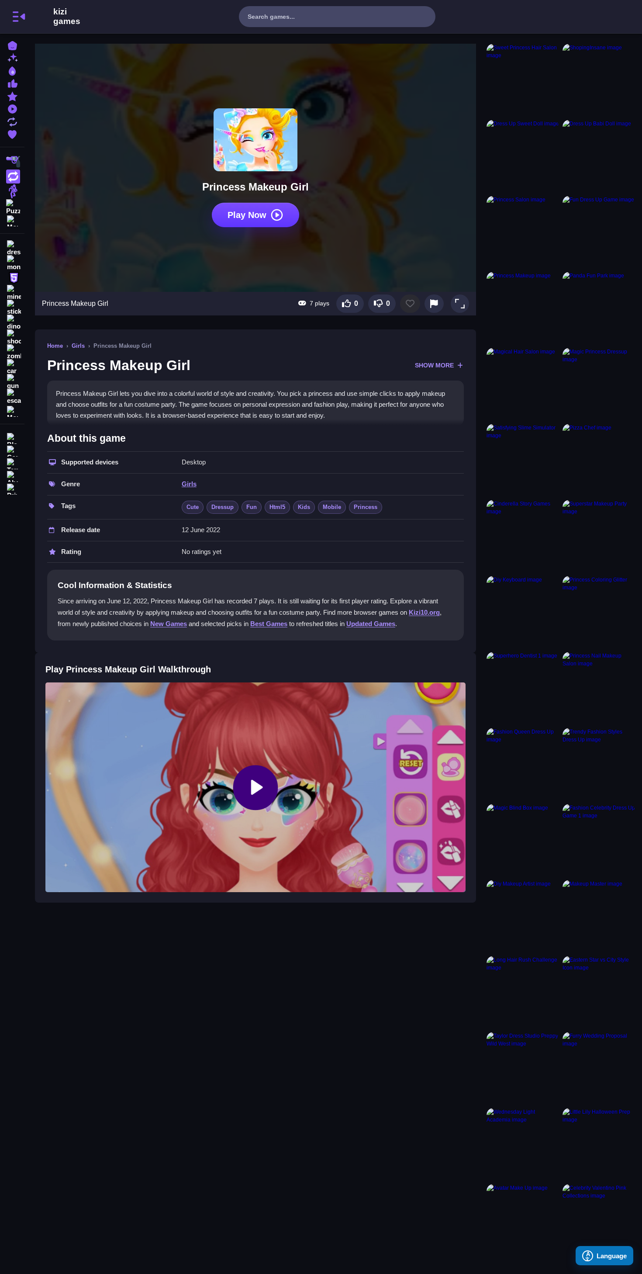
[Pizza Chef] (599, 460)
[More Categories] (12, 220)
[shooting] (12, 337)
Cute (192, 507)
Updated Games (370, 623)
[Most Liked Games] (12, 82)
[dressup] (12, 248)
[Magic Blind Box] (523, 840)
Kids (304, 507)
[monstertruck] (12, 263)
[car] (12, 367)
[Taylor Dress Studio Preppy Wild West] (523, 1068)
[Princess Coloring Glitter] (599, 612)
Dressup (222, 507)
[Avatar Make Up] (523, 1220)
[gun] (12, 381)
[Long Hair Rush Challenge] (523, 992)
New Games (168, 623)
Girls (78, 346)
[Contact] (12, 450)
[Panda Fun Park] (599, 308)
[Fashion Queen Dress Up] (523, 764)
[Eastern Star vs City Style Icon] (599, 992)
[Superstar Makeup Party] (599, 536)
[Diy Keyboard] (523, 612)
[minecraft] (12, 292)
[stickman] (12, 307)
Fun (251, 507)
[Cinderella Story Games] (523, 536)
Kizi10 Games (67, 16)
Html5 (277, 507)
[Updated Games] (12, 120)
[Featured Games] (12, 95)
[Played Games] (12, 108)
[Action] (12, 176)
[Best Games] (12, 70)
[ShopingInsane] (599, 80)
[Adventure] (12, 191)
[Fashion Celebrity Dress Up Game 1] (599, 840)
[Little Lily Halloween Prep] (599, 1144)
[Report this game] (434, 303)
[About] (12, 475)
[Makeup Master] (599, 916)
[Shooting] (12, 161)
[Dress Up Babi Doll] (599, 156)
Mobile (332, 507)
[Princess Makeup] (523, 308)
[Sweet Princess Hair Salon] (523, 80)
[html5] (12, 277)
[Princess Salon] (523, 232)
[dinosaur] (12, 322)
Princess (365, 507)
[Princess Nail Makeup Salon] (599, 688)
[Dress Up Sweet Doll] (523, 156)
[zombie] (12, 352)
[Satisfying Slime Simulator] (523, 460)
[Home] (12, 44)
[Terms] (12, 463)
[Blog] (12, 437)
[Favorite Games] (12, 133)
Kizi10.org (424, 612)
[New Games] (12, 57)
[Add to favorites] (410, 303)
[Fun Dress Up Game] (599, 232)
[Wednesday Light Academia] (523, 1144)
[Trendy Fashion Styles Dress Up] (599, 764)
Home (55, 346)
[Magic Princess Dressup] (599, 384)
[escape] (12, 396)
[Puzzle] (12, 206)
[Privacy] (12, 488)
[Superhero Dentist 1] (523, 688)
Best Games (268, 623)
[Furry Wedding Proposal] (599, 1068)
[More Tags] (12, 410)
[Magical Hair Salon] (523, 384)
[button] (460, 303)
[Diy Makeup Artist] (523, 916)
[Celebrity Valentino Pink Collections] (599, 1220)
